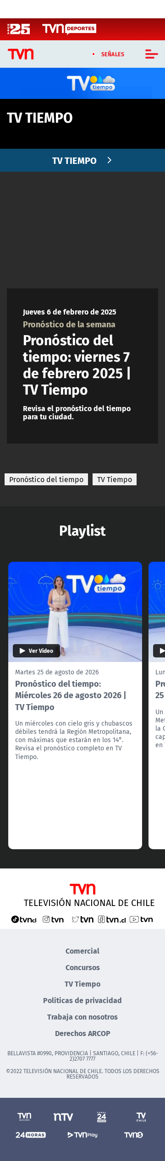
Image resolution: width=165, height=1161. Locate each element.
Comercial (82, 950)
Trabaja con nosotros (82, 1016)
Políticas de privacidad (82, 1000)
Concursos (83, 967)
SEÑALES (113, 54)
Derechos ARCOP (82, 1033)
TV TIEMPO (74, 160)
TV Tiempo (114, 479)
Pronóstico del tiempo (46, 479)
